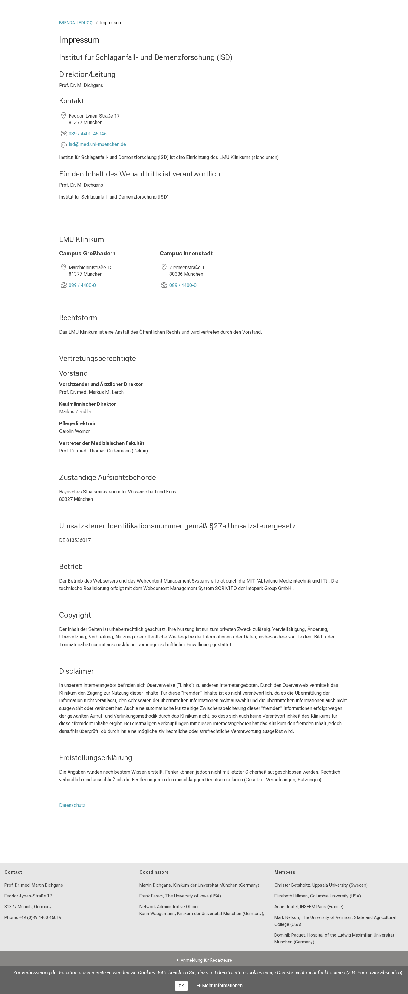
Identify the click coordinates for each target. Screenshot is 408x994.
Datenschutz (72, 805)
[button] (97, 145)
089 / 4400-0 (82, 285)
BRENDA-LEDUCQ (76, 22)
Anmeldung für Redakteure (206, 960)
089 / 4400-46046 (88, 134)
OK (181, 986)
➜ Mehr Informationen (220, 985)
